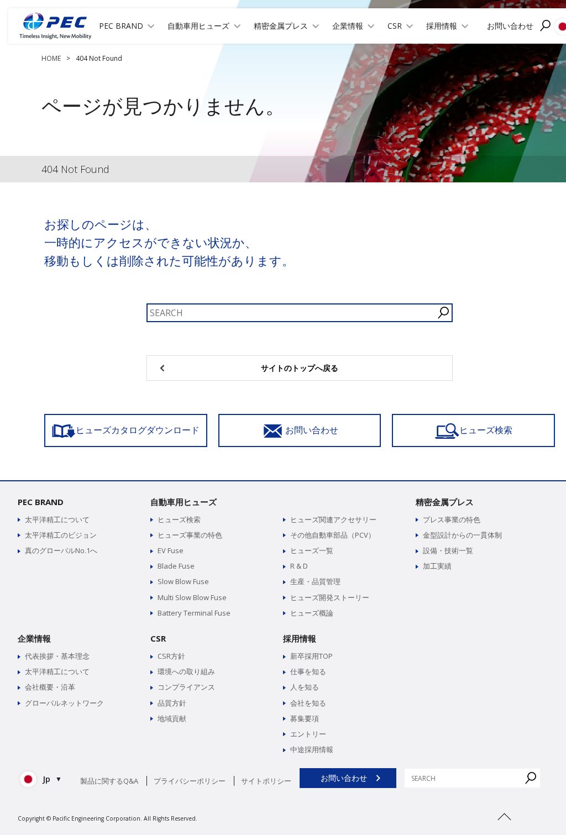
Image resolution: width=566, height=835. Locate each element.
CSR (158, 638)
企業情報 (34, 638)
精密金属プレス (445, 501)
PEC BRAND (41, 501)
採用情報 (299, 638)
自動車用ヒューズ (183, 501)
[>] (504, 829)
